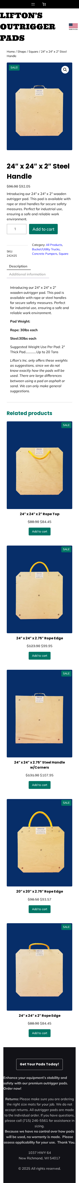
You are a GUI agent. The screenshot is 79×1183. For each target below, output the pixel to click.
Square (33, 51)
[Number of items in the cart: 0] (44, 4)
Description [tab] (18, 266)
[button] (65, 70)
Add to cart (43, 229)
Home (11, 51)
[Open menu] (33, 4)
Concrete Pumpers (44, 254)
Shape (21, 51)
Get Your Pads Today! (39, 1064)
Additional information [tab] (27, 274)
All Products (54, 245)
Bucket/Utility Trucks (46, 249)
